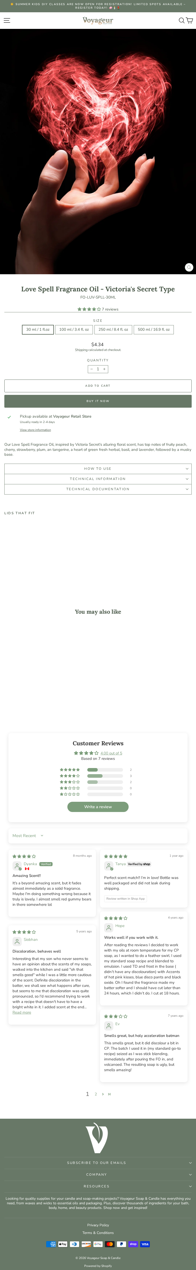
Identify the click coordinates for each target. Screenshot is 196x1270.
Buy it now (98, 401)
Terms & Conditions (98, 1232)
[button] (90, 309)
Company (96, 1174)
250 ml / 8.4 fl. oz (113, 329)
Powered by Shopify (98, 1266)
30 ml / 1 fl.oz (38, 329)
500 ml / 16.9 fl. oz (154, 329)
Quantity (98, 360)
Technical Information (98, 479)
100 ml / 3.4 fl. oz (74, 329)
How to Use (98, 468)
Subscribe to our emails (96, 1163)
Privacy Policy (98, 1225)
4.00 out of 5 (111, 753)
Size (98, 321)
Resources (96, 1186)
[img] (24, 856)
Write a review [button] (98, 807)
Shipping (81, 350)
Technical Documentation (98, 489)
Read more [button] (22, 1012)
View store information (35, 430)
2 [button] (96, 1094)
